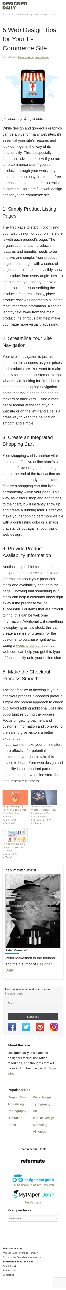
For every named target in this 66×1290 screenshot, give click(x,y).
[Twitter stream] (26, 1027)
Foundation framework (29, 1257)
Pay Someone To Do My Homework (33, 1185)
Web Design (42, 1097)
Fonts (12, 1125)
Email (11, 1003)
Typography (41, 1104)
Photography (17, 1111)
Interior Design (43, 1118)
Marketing (40, 1125)
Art (35, 1111)
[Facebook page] (12, 1027)
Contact (54, 14)
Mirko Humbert (30, 1252)
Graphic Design (19, 1097)
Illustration (15, 1118)
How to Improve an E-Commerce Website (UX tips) (14, 847)
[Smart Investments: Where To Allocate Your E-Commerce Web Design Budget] (44, 797)
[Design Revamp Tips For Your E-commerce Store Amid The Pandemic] (15, 797)
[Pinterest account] (40, 1027)
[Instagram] (54, 1027)
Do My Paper (33, 1202)
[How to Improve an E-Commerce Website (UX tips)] (15, 835)
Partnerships (41, 14)
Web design (42, 57)
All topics (39, 1131)
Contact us (8, 1274)
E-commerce (26, 57)
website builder (28, 645)
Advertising (16, 1104)
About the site (10, 1266)
